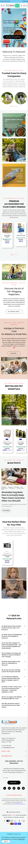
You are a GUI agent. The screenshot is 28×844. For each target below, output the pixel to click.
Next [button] (26, 99)
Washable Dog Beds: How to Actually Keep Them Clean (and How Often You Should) (13, 496)
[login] (21, 6)
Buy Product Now (13, 311)
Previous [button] (2, 99)
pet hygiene (12, 488)
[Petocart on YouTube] (23, 788)
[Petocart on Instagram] (18, 788)
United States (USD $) (14, 812)
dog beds (4, 487)
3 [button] (14, 254)
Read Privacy (21, 839)
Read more (6, 510)
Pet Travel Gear (14, 407)
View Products (9, 130)
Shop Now (8, 154)
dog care (10, 487)
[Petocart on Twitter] (9, 788)
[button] (7, 239)
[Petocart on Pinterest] (14, 788)
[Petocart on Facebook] (4, 788)
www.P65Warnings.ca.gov (19, 803)
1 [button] (10, 106)
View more (20, 181)
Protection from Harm (14, 579)
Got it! (6, 841)
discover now (14, 418)
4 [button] (15, 106)
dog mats (16, 487)
